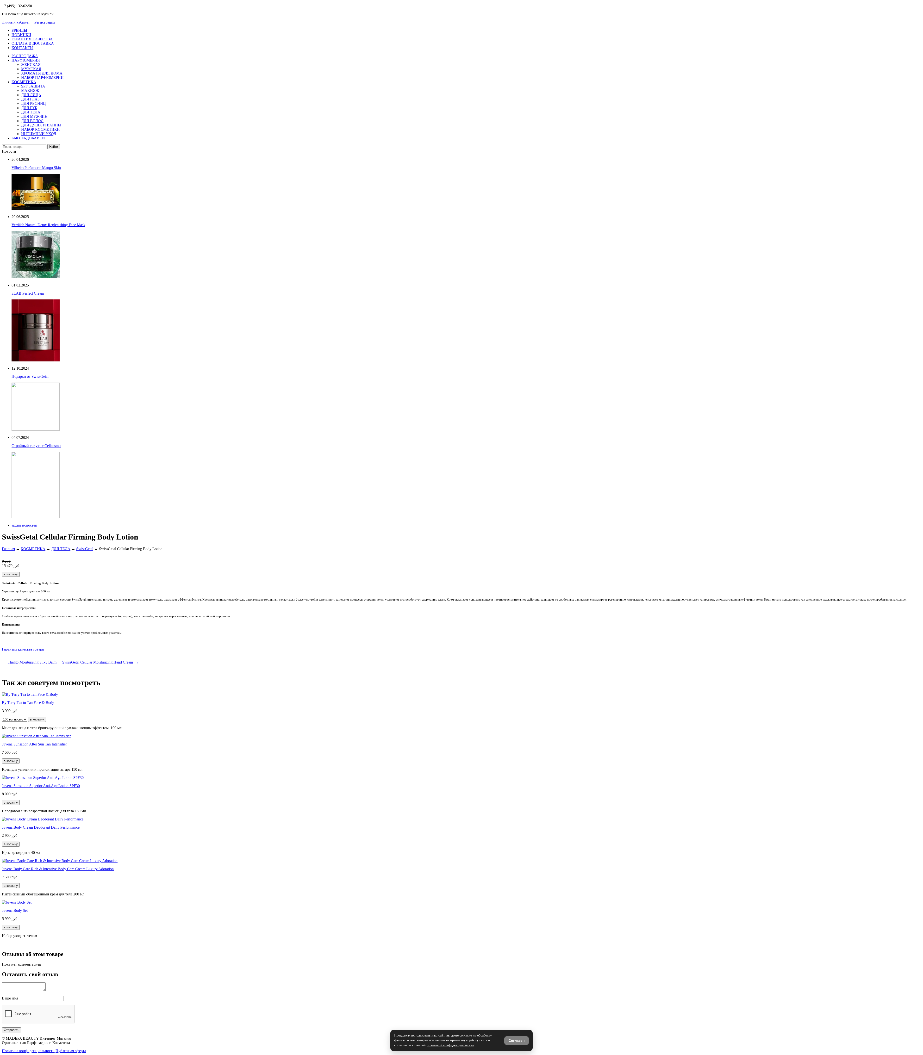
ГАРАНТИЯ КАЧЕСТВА (32, 39)
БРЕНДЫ (19, 30)
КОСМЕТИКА (24, 82)
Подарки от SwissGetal (30, 376)
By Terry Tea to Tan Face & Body (28, 703)
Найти (53, 147)
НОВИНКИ (21, 35)
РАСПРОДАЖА (25, 56)
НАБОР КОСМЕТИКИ (40, 129)
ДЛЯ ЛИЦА (31, 95)
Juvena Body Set (15, 910)
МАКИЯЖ (30, 90)
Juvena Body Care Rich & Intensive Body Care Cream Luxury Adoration (58, 869)
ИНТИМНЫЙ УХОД (38, 134)
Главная (8, 549)
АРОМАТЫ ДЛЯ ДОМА (41, 73)
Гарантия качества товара (23, 649)
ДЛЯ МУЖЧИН (34, 116)
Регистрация (44, 22)
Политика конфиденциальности (28, 1051)
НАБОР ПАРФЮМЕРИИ (42, 77)
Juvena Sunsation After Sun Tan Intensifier (34, 744)
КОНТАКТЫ (22, 48)
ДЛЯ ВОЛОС (32, 121)
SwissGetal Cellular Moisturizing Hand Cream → (100, 662)
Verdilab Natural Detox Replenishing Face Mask (48, 225)
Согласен (516, 1041)
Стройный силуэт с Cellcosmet (36, 446)
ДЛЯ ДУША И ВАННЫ (41, 125)
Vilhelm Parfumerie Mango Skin (36, 168)
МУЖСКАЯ (31, 69)
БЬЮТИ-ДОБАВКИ (28, 138)
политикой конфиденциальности (450, 1045)
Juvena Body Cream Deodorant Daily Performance (41, 827)
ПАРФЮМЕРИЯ (26, 60)
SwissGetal (84, 549)
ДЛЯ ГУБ (29, 108)
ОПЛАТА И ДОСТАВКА (33, 43)
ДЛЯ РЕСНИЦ (33, 103)
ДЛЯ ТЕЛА (30, 112)
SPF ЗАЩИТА (33, 86)
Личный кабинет (16, 22)
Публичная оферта (71, 1051)
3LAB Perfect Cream (28, 293)
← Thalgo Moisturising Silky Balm (29, 662)
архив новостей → (27, 525)
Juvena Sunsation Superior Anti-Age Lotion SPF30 (41, 786)
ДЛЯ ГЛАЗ (30, 99)
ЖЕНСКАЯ (31, 64)
